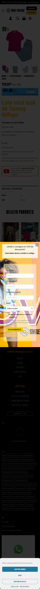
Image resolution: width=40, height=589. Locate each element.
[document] (20, 294)
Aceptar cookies (20, 569)
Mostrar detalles (20, 581)
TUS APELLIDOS (13, 292)
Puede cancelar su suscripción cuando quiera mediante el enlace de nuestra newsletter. (18, 322)
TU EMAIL (10, 270)
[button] (37, 245)
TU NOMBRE (11, 281)
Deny (20, 575)
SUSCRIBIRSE (14, 330)
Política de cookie (15, 586)
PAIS (8, 303)
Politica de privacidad (24, 586)
